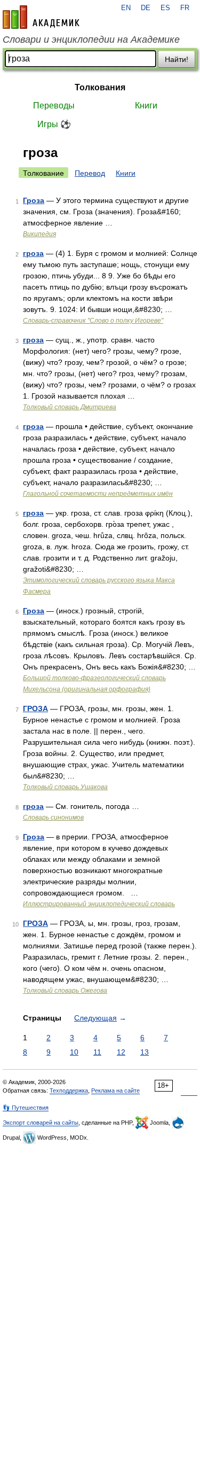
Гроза (33, 200)
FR (184, 8)
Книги (146, 105)
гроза (33, 253)
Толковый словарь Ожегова (65, 990)
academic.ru (41, 17)
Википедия (39, 234)
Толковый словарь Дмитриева (69, 407)
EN (126, 8)
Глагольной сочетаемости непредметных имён (98, 493)
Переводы (54, 105)
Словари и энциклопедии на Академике (91, 39)
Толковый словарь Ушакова (65, 787)
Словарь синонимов (53, 817)
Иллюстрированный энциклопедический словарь (99, 904)
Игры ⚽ (54, 124)
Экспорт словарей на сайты (40, 1122)
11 (97, 1052)
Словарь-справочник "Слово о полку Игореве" (93, 320)
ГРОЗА (35, 708)
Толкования (100, 87)
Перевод (90, 173)
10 (74, 1052)
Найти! (176, 59)
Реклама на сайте (115, 1090)
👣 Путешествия (26, 1107)
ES (165, 8)
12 (121, 1052)
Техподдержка (69, 1090)
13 (144, 1052)
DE (145, 8)
